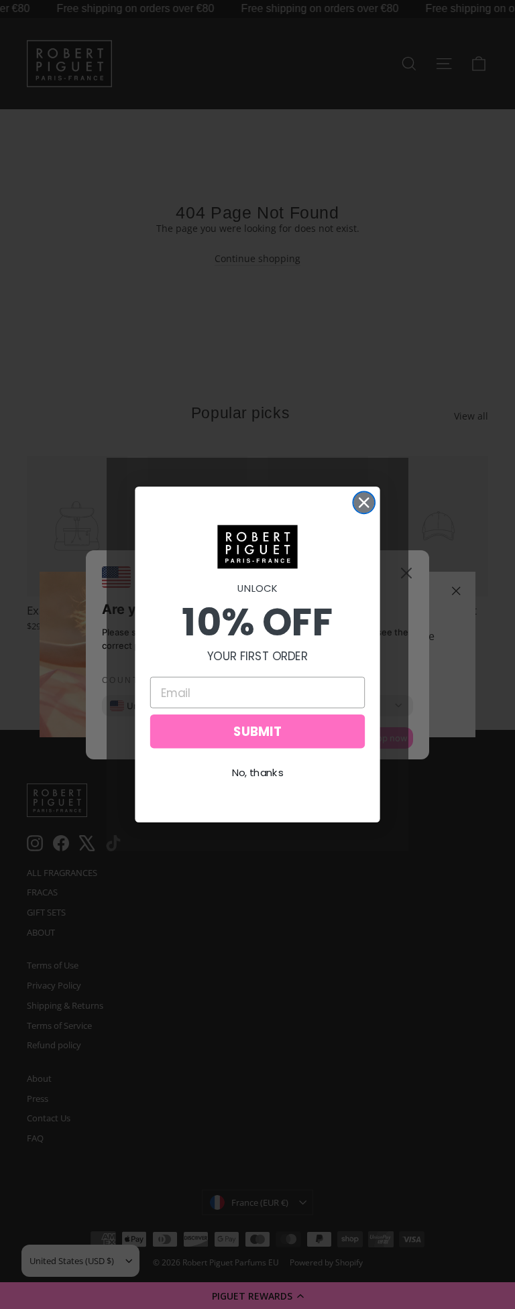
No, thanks (258, 772)
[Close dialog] (364, 502)
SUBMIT (257, 731)
